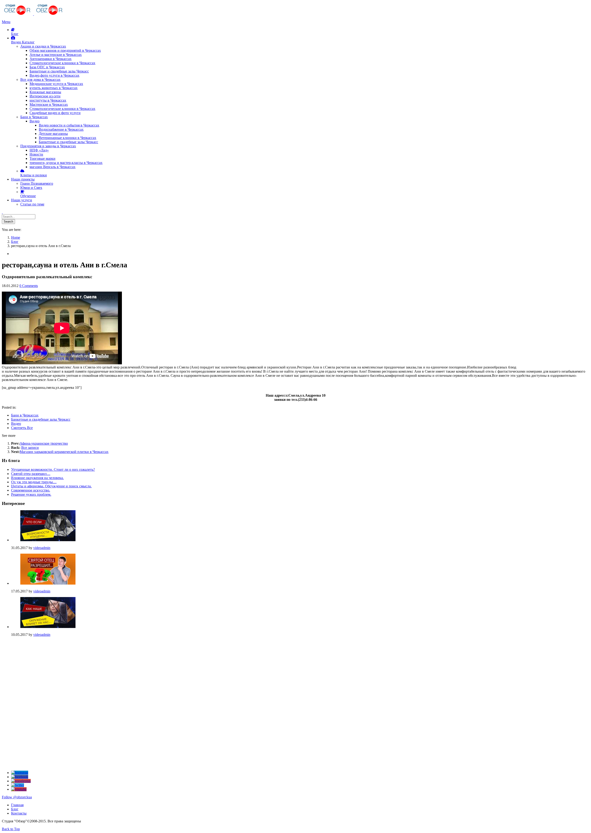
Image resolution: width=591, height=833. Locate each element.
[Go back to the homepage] (33, 14)
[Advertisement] (36, 669)
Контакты (19, 813)
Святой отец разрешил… (30, 474)
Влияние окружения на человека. (37, 478)
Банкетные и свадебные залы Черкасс (40, 419)
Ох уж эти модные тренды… (34, 482)
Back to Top (11, 829)
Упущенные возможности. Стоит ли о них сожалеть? (53, 469)
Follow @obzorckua (17, 797)
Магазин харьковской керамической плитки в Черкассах (64, 452)
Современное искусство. (30, 490)
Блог (14, 809)
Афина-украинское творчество (44, 443)
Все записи (30, 448)
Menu (6, 22)
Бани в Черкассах (25, 415)
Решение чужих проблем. (31, 494)
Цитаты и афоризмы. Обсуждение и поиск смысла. (51, 486)
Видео (16, 424)
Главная (17, 805)
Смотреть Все (22, 428)
